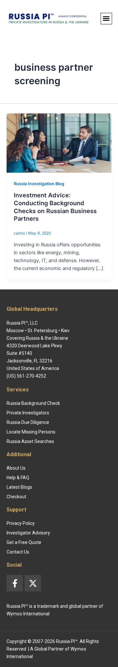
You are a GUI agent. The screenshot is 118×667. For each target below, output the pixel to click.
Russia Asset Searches (30, 441)
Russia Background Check (33, 403)
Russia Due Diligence (28, 422)
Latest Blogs (19, 487)
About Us (16, 468)
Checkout (16, 496)
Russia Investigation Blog (39, 183)
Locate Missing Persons (31, 431)
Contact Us (18, 552)
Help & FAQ (18, 477)
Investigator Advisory (28, 532)
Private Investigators (28, 412)
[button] (106, 18)
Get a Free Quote (24, 542)
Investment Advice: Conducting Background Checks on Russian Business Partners (55, 206)
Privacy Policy (21, 523)
